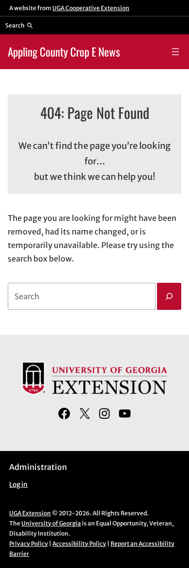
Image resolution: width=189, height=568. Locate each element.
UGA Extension (30, 513)
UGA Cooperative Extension (90, 8)
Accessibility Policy (79, 543)
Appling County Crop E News (64, 51)
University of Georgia (51, 523)
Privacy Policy (28, 543)
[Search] (169, 296)
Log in (18, 485)
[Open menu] (175, 52)
